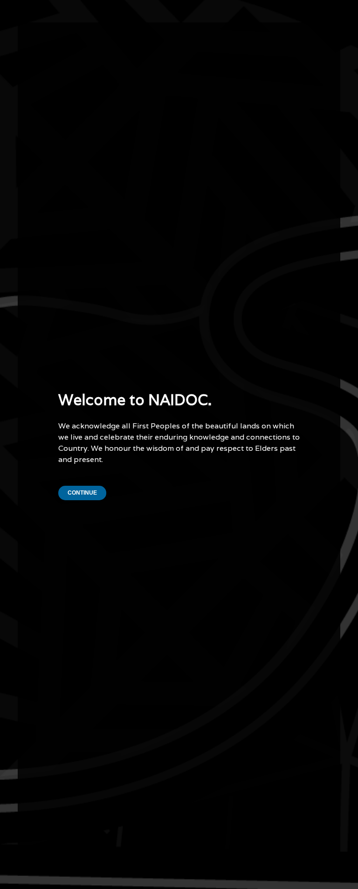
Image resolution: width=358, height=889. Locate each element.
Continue (82, 492)
